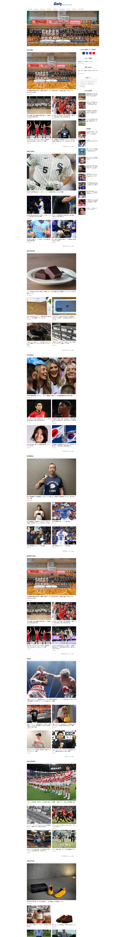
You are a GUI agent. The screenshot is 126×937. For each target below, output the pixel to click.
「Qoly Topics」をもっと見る (68, 246)
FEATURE (30, 50)
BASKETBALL (91, 83)
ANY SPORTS (31, 761)
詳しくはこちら (81, 63)
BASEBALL (30, 456)
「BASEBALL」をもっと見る (68, 551)
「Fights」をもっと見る (69, 756)
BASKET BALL (31, 556)
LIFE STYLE (30, 861)
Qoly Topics (30, 151)
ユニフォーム (83, 81)
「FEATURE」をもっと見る (68, 146)
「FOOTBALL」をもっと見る (68, 451)
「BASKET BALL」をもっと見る (67, 653)
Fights (29, 658)
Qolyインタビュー (92, 81)
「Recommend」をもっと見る (67, 350)
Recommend (31, 251)
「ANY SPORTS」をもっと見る (67, 856)
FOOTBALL (30, 355)
